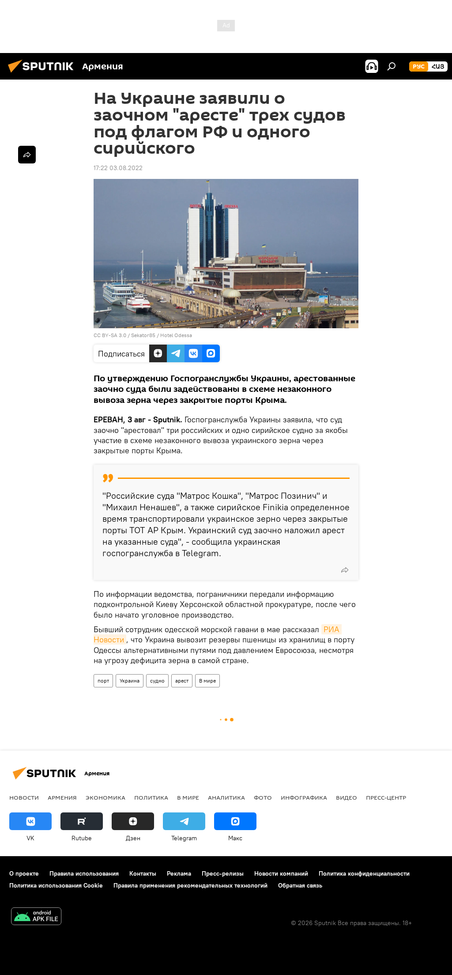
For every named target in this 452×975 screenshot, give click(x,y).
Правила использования (84, 873)
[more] (345, 570)
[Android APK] (36, 917)
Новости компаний (281, 873)
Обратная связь (300, 885)
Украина (129, 680)
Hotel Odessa (176, 335)
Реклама (179, 873)
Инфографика (304, 797)
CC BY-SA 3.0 (110, 335)
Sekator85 (143, 335)
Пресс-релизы (223, 873)
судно (157, 680)
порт (103, 680)
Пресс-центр (386, 797)
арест (181, 680)
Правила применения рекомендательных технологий (190, 885)
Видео (346, 797)
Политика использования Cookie (56, 885)
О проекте (24, 873)
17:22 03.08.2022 (118, 168)
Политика (151, 797)
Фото (263, 797)
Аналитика (226, 797)
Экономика (105, 797)
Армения (62, 797)
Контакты (142, 873)
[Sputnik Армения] (43, 74)
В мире (207, 680)
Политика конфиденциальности (364, 873)
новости (24, 797)
